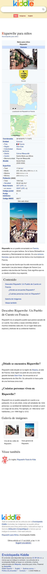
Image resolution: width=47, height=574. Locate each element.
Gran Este (20, 146)
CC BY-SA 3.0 (37, 558)
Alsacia (18, 149)
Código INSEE (8, 198)
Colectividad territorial (8, 150)
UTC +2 (24, 188)
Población (6, 178)
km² (22, 168)
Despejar (39, 9)
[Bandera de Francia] (17, 144)
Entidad (6, 141)
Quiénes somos (28, 568)
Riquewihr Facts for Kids (26, 459)
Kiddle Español (7, 568)
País (5, 144)
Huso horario (8, 185)
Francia (21, 144)
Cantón (6, 156)
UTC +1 (23, 185)
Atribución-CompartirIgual (18, 529)
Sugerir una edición (23, 543)
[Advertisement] (23, 24)
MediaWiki (7, 566)
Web (15, 16)
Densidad (7, 183)
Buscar (43, 9)
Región (6, 146)
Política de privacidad (9, 571)
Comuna (23, 47)
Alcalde (5, 161)
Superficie (7, 166)
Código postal (8, 191)
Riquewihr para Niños (10, 535)
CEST (18, 188)
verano (8, 188)
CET (18, 185)
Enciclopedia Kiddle (15, 554)
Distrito (6, 153)
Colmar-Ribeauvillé (22, 153)
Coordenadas (8, 139)
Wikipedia (17, 564)
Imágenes (23, 16)
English (30, 16)
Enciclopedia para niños (10, 36)
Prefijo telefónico (6, 194)
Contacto (22, 571)
